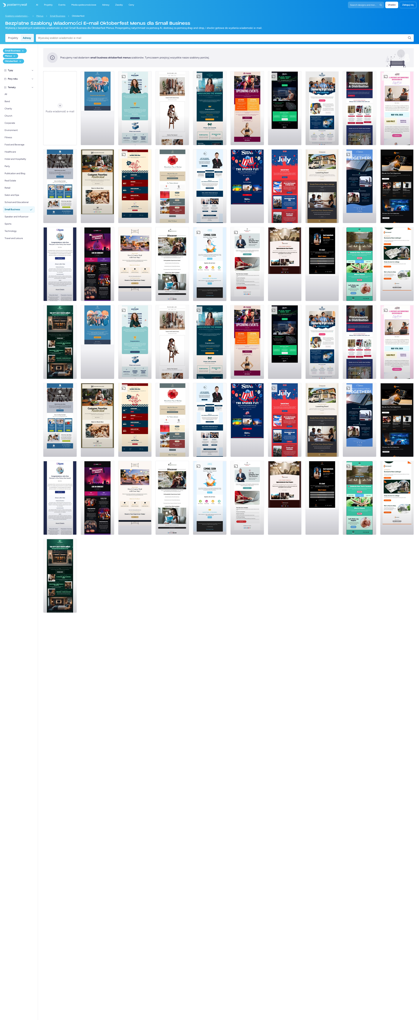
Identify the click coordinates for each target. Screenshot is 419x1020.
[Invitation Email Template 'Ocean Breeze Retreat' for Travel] (172, 264)
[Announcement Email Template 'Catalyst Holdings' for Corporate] (210, 108)
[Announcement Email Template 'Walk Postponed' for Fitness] (97, 108)
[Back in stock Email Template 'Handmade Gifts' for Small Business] (97, 186)
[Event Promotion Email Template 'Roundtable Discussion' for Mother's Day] (397, 108)
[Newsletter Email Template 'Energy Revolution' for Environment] (359, 186)
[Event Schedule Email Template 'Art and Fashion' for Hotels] (60, 342)
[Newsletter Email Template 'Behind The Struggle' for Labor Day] (60, 186)
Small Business (57, 16)
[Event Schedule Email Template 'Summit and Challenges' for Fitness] (247, 108)
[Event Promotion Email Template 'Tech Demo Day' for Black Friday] (284, 108)
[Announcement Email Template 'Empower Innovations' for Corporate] (135, 108)
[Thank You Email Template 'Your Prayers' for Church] (284, 264)
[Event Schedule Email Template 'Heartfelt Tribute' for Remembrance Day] (172, 186)
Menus (39, 16)
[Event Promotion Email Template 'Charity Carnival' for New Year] (359, 264)
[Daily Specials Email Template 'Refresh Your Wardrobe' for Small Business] (172, 108)
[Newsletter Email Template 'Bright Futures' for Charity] (322, 108)
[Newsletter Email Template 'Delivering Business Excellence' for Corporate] (210, 186)
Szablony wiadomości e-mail (17, 16)
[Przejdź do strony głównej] (13, 5)
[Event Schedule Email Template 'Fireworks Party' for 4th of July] (284, 186)
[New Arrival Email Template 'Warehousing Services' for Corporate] (359, 108)
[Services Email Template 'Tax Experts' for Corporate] (247, 264)
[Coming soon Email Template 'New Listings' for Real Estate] (322, 186)
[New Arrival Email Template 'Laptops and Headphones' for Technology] (397, 186)
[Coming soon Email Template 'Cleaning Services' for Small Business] (210, 264)
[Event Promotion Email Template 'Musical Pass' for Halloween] (97, 264)
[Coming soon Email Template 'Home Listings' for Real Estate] (397, 264)
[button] (32, 70)
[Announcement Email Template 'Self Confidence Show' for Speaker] (322, 264)
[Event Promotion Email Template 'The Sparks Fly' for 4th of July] (247, 186)
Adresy (27, 37)
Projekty (13, 37)
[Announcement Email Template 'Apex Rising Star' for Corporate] (60, 264)
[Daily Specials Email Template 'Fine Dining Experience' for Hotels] (135, 264)
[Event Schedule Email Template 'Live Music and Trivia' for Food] (135, 186)
